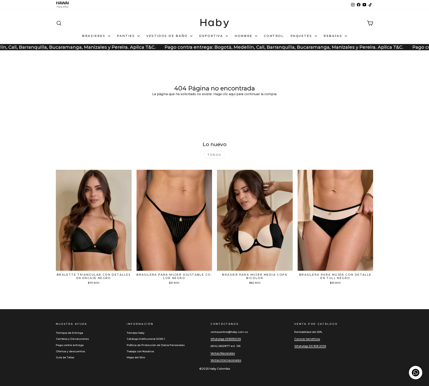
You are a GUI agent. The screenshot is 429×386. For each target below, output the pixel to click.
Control (274, 36)
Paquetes (301, 36)
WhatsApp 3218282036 (225, 338)
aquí (232, 94)
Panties (126, 36)
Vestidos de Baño (167, 36)
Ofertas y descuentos (70, 351)
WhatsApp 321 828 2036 (310, 346)
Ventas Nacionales (222, 353)
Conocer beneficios (307, 338)
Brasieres (94, 36)
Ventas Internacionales (225, 360)
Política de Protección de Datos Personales (156, 345)
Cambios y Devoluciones (72, 338)
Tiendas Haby (136, 332)
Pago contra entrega (70, 345)
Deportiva (212, 36)
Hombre (244, 36)
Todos (214, 154)
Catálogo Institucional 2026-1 (146, 338)
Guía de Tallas (65, 357)
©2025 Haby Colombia (214, 368)
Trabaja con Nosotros (140, 351)
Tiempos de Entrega (69, 332)
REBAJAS (334, 36)
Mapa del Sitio (136, 357)
